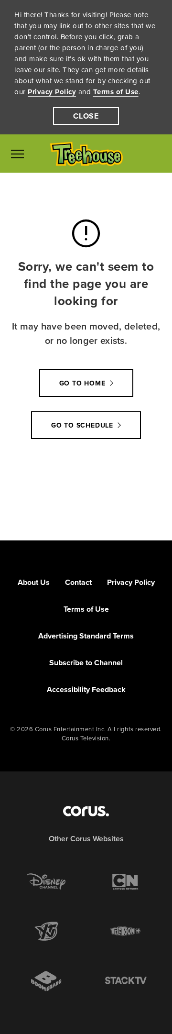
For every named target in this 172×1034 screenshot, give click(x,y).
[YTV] (46, 931)
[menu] (17, 153)
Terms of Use (116, 92)
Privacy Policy (52, 92)
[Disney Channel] (46, 881)
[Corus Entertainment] (86, 811)
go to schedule (82, 425)
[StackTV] (125, 981)
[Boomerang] (46, 981)
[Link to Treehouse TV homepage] (86, 154)
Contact (78, 582)
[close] (86, 116)
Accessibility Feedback (86, 689)
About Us (34, 582)
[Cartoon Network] (126, 881)
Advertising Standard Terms (86, 635)
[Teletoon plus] (126, 931)
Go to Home (82, 383)
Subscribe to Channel (86, 662)
